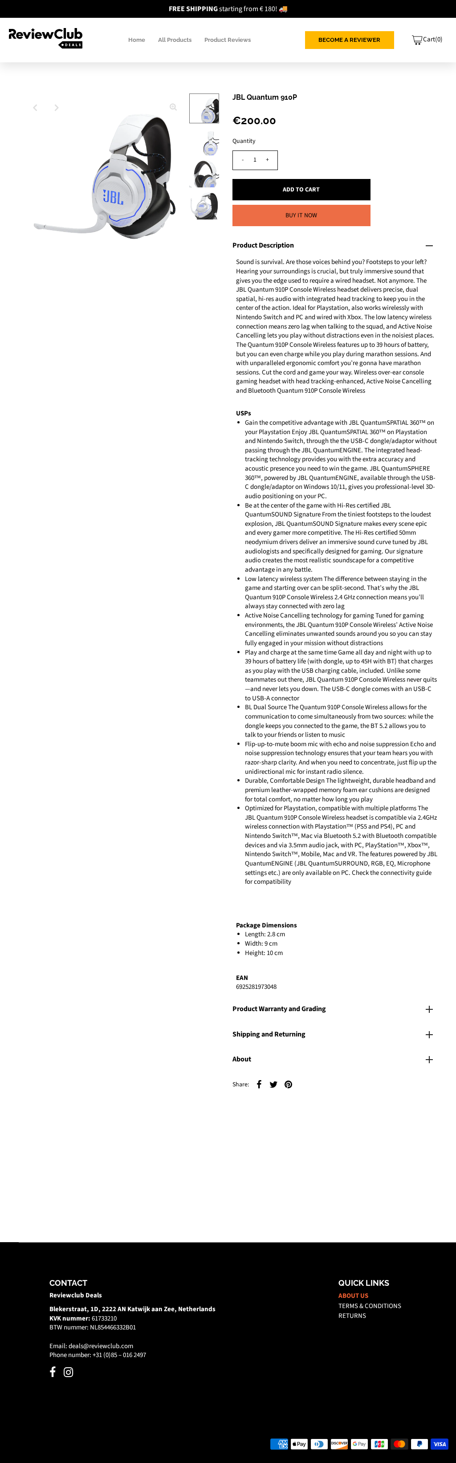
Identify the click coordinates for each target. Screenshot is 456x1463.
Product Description (263, 245)
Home (136, 40)
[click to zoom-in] (173, 108)
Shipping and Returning (268, 1034)
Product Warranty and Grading (279, 1009)
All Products (174, 40)
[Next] (57, 108)
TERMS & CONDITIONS (369, 1306)
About (241, 1059)
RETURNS (352, 1316)
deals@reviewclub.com (101, 1346)
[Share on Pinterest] (288, 1084)
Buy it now (301, 215)
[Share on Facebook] (259, 1084)
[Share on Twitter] (274, 1084)
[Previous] (35, 108)
